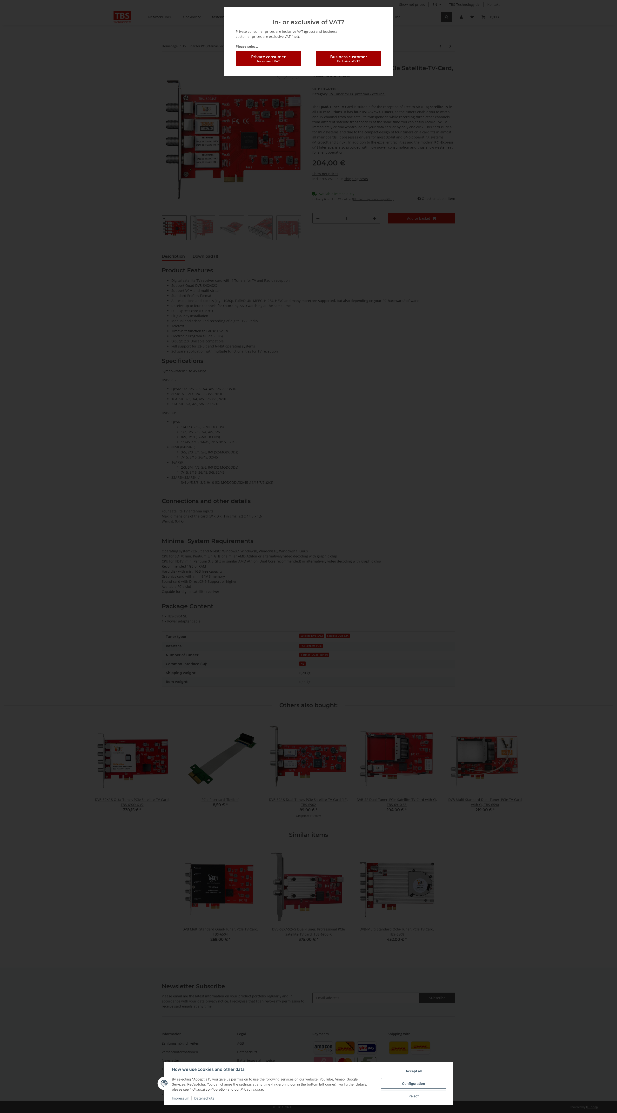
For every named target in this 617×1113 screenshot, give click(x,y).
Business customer (348, 58)
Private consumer (268, 58)
